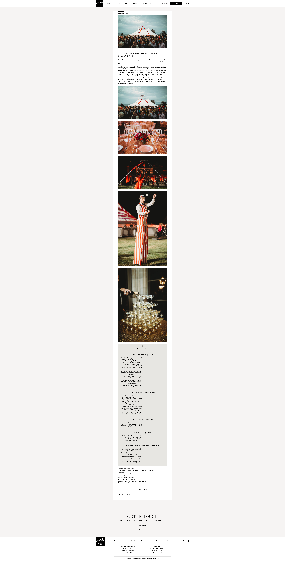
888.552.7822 (165, 3)
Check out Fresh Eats (153, 559)
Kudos (149, 540)
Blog (142, 540)
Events (116, 540)
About (135, 3)
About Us (133, 540)
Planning (158, 540)
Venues (127, 3)
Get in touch (176, 3)
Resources (145, 3)
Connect (142, 526)
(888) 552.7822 (144, 530)
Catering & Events (113, 3)
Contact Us (168, 540)
